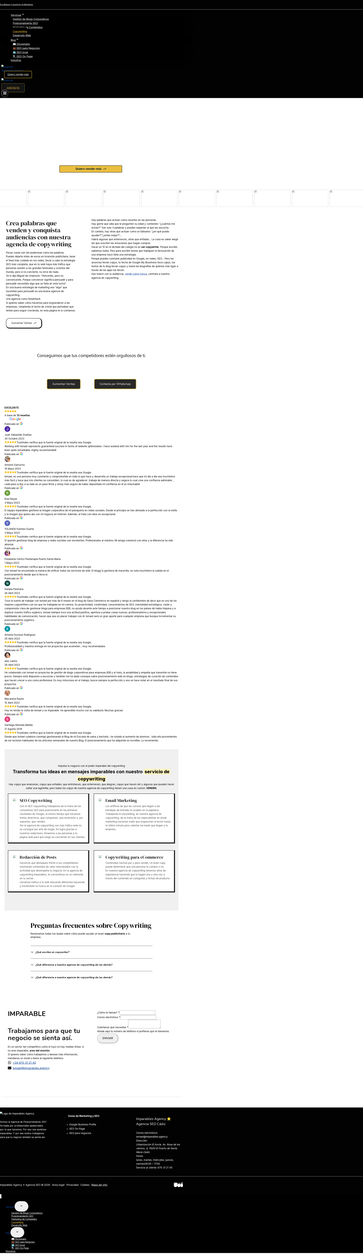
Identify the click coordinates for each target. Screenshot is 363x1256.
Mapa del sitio (99, 1185)
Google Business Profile (82, 1124)
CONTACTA (13, 87)
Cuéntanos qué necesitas (112, 1027)
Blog (8, 1233)
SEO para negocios (80, 1133)
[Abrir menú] (4, 93)
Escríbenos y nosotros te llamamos (16, 5)
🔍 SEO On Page (23, 56)
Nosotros (16, 60)
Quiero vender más (18, 74)
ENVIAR (108, 1038)
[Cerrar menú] (1, 1196)
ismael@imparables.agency (31, 1068)
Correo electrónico (108, 1017)
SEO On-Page (77, 1128)
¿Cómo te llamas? (108, 1012)
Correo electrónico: (147, 1132)
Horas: (139, 1156)
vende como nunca (136, 274)
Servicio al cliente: (146, 1167)
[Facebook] (182, 1185)
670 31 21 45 (165, 1167)
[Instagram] (179, 1185)
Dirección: (141, 1140)
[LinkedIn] (175, 1185)
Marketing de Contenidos (28, 27)
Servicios (10, 1207)
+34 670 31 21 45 (24, 1062)
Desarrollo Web (22, 35)
